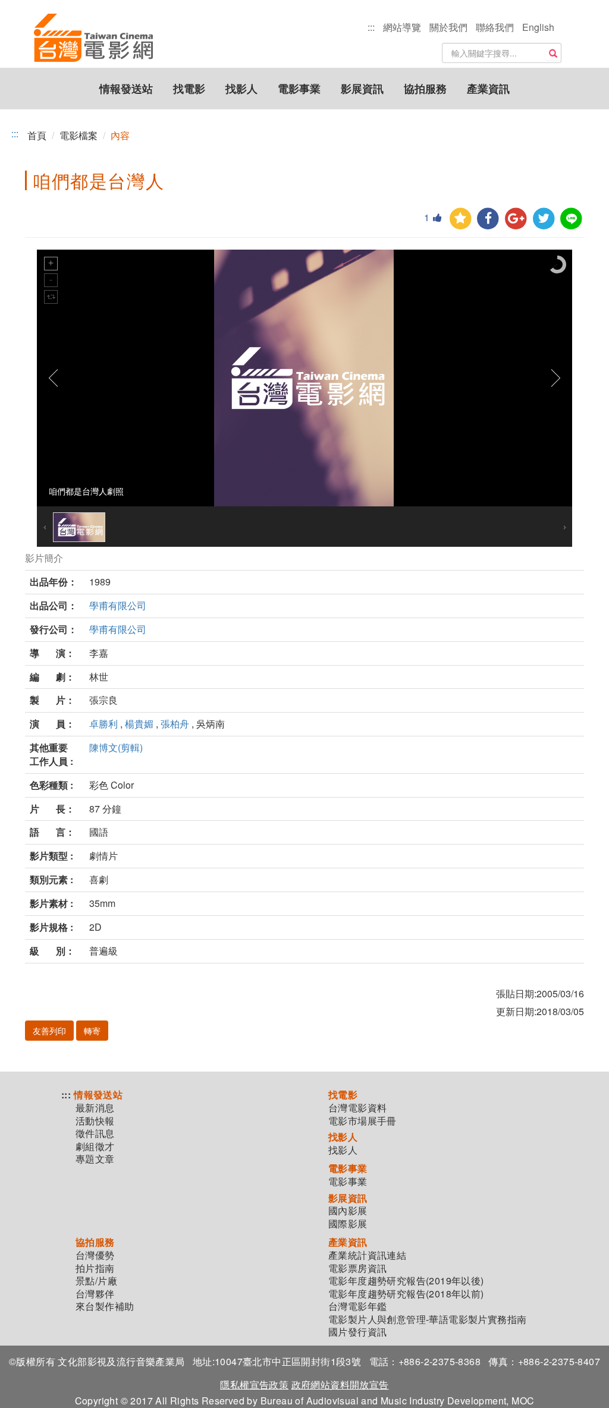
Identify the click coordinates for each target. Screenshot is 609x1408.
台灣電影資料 (357, 1108)
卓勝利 (103, 723)
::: (371, 27)
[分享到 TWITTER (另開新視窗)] (544, 219)
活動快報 (95, 1121)
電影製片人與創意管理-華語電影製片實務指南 (427, 1319)
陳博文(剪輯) (116, 747)
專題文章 (95, 1159)
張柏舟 (175, 723)
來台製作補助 (105, 1306)
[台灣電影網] (93, 15)
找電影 (189, 88)
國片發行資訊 (357, 1332)
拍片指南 (95, 1268)
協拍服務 (425, 88)
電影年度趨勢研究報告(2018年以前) (406, 1294)
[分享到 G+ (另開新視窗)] (516, 219)
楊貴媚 (139, 723)
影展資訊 (362, 88)
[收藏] (460, 219)
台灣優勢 (95, 1255)
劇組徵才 (95, 1146)
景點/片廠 (96, 1280)
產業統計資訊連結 (367, 1255)
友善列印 (49, 1031)
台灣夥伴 (95, 1294)
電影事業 (299, 88)
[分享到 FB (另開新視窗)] (488, 219)
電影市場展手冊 (362, 1121)
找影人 (241, 88)
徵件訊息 (95, 1133)
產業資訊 (488, 88)
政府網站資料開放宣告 (340, 1384)
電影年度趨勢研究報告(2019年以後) (406, 1280)
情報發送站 (126, 88)
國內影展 (348, 1210)
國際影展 (348, 1223)
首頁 (36, 135)
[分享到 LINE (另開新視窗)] (571, 219)
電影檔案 (78, 135)
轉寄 (92, 1031)
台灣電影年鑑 (357, 1306)
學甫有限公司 (117, 605)
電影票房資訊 (357, 1268)
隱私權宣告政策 (254, 1384)
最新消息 (95, 1108)
